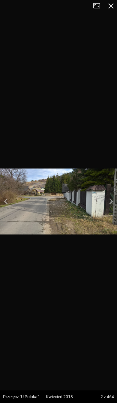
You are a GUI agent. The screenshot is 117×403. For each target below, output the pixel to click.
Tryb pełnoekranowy (99, 6)
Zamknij (111, 6)
